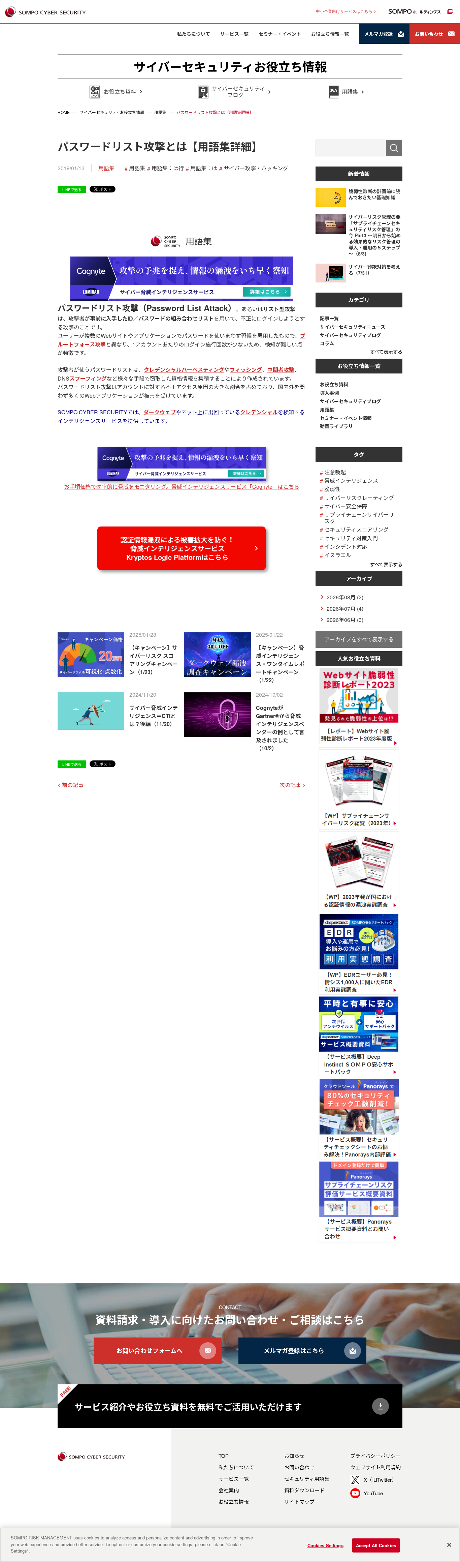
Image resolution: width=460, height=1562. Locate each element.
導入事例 (329, 393)
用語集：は (203, 168)
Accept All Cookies (376, 1545)
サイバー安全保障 (345, 506)
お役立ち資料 (334, 384)
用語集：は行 (168, 168)
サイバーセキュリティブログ (350, 335)
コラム (327, 343)
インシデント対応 (345, 546)
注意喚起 (335, 472)
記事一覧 (329, 318)
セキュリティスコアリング (356, 529)
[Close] (449, 1544)
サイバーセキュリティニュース (352, 327)
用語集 (106, 168)
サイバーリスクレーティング (359, 497)
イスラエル (337, 555)
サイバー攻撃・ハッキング (256, 168)
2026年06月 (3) (345, 620)
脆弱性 (332, 489)
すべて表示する (386, 351)
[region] (230, 1545)
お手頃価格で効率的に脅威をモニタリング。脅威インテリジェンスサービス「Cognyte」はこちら (181, 486)
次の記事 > (292, 785)
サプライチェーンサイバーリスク (359, 517)
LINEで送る (71, 189)
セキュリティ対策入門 (351, 538)
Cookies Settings (325, 1545)
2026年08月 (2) (345, 597)
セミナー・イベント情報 (346, 418)
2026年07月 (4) (345, 608)
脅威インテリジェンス (351, 480)
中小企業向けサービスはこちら (344, 11)
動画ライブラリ (336, 426)
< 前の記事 (71, 785)
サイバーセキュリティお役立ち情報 (230, 66)
